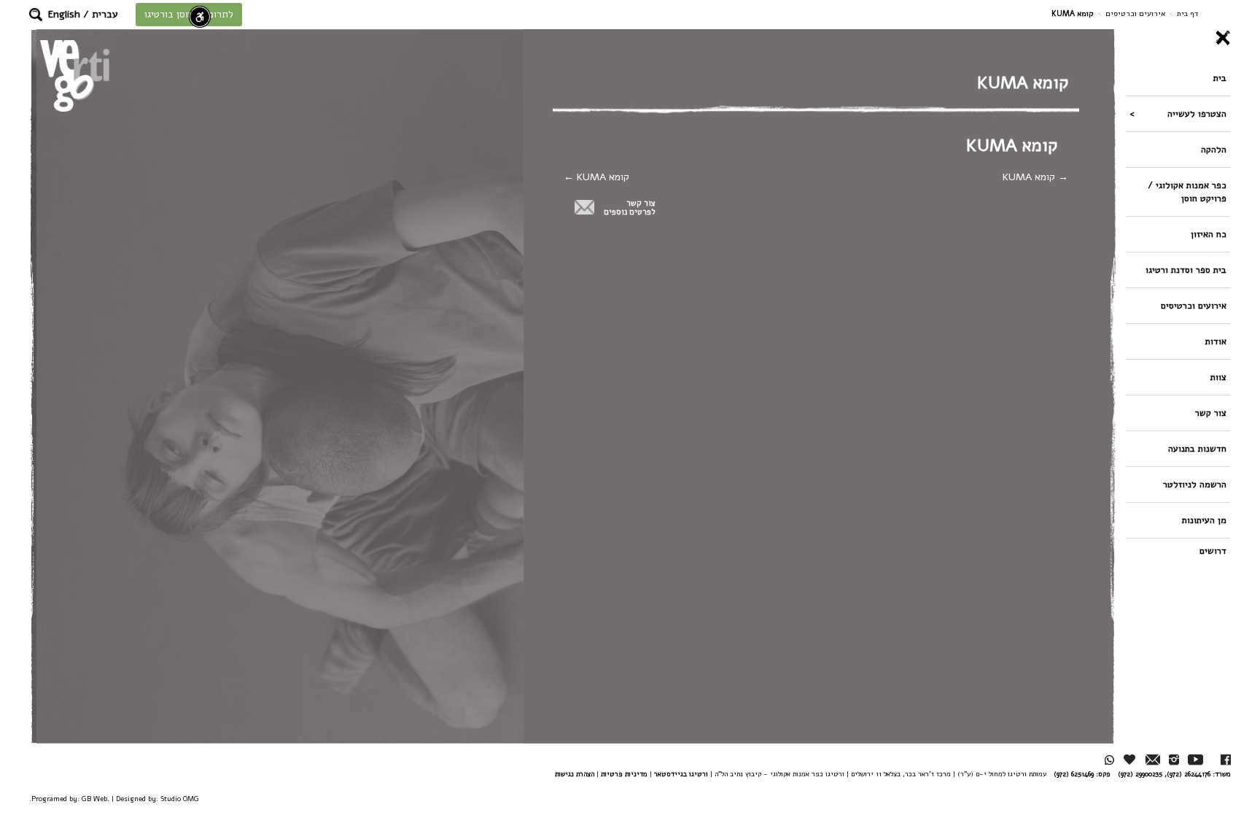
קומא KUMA (1030, 177)
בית (1219, 78)
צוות (1218, 377)
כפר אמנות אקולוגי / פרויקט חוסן (1187, 191)
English (64, 14)
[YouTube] (1195, 759)
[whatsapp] (1109, 759)
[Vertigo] (74, 75)
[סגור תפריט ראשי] (1178, 38)
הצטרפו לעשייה (1196, 113)
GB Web (94, 798)
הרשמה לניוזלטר (1194, 484)
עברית (105, 14)
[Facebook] (1226, 759)
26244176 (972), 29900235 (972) (1164, 774)
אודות (1215, 341)
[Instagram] (1174, 759)
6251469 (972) (1074, 774)
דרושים (1212, 550)
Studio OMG (179, 798)
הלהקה (1213, 149)
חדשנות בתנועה (1197, 448)
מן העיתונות (1204, 520)
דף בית (1187, 13)
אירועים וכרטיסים (1135, 13)
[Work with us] (1130, 759)
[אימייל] (1153, 759)
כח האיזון (1208, 234)
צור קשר (1210, 412)
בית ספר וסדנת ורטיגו (1186, 269)
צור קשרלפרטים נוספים (630, 208)
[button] (35, 14)
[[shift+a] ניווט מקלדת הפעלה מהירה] (200, 17)
